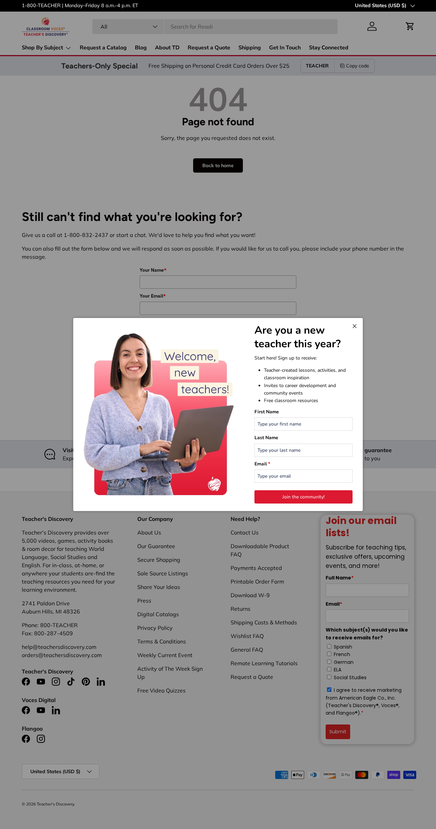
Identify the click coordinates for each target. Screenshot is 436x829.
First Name (266, 412)
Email (262, 464)
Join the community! (303, 497)
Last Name (266, 437)
